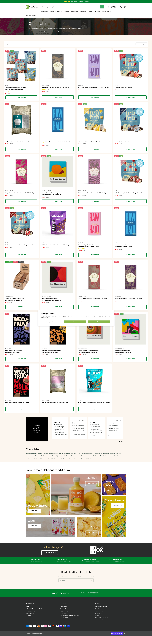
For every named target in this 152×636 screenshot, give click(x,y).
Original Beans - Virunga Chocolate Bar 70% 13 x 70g (128, 298)
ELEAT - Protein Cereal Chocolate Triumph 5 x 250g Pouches (57, 245)
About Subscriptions (100, 620)
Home (28, 15)
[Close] (150, 591)
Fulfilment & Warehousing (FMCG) (34, 609)
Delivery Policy (64, 606)
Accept (75, 322)
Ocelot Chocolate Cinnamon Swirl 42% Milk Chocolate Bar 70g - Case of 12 (88, 351)
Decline (99, 322)
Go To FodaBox (49, 552)
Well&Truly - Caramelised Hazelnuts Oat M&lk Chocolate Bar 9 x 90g (51, 351)
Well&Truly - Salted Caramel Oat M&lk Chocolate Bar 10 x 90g (13, 351)
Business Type (105, 11)
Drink (58, 11)
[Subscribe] (91, 580)
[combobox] (72, 7)
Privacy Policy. (44, 317)
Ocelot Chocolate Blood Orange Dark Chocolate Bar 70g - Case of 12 (51, 193)
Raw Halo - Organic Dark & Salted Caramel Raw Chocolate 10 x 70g (123, 245)
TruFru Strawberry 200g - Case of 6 (124, 87)
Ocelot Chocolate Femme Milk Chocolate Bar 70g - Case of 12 (123, 351)
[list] (76, 560)
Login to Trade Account (101, 609)
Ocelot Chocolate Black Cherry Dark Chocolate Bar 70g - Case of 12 (51, 299)
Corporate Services (30, 611)
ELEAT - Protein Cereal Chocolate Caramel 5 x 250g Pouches (94, 402)
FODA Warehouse (32, 633)
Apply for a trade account (89, 593)
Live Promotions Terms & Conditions (69, 615)
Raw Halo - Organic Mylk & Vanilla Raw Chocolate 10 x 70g (93, 87)
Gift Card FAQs (64, 617)
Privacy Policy (63, 613)
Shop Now (33, 511)
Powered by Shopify (40, 633)
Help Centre (98, 613)
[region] (87, 428)
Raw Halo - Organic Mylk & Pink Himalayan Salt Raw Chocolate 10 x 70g (88, 245)
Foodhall (52, 11)
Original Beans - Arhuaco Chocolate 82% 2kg (17, 141)
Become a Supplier (100, 611)
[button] (125, 7)
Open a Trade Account (101, 606)
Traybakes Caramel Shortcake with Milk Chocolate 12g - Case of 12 (14, 299)
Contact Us (98, 615)
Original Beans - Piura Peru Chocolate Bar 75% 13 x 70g (19, 193)
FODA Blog (28, 615)
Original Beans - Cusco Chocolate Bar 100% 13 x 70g (55, 87)
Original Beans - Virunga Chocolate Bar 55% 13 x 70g (92, 193)
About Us (28, 606)
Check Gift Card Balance (101, 617)
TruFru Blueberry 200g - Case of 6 (123, 141)
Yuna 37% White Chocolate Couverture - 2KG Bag (55, 402)
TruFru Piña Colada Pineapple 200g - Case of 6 (90, 141)
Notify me (21, 306)
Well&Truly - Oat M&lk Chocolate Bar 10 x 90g (17, 402)
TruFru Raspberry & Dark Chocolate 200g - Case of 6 (19, 245)
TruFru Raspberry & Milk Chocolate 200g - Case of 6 (128, 193)
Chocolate (33, 15)
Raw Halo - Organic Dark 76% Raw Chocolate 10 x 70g (56, 141)
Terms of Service (64, 609)
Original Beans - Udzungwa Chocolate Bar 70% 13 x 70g (92, 298)
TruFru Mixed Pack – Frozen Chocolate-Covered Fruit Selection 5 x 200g (15, 88)
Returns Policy (64, 611)
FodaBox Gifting (30, 613)
